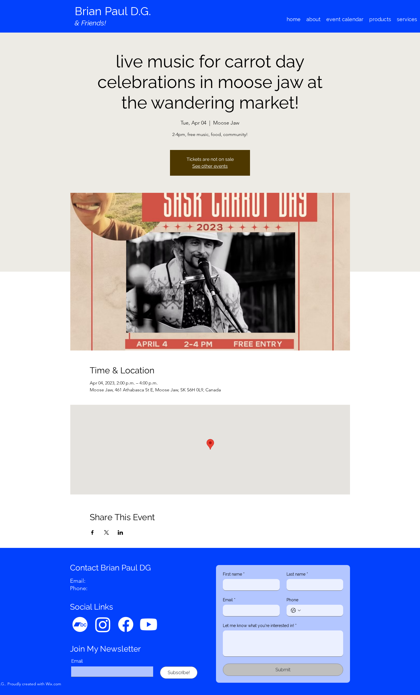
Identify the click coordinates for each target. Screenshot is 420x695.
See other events (210, 166)
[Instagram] (103, 624)
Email (77, 661)
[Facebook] (126, 624)
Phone (292, 600)
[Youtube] (149, 624)
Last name (297, 574)
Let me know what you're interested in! (260, 625)
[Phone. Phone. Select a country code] (295, 610)
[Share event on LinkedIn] (120, 532)
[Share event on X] (106, 532)
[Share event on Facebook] (92, 532)
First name (234, 574)
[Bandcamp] (80, 624)
